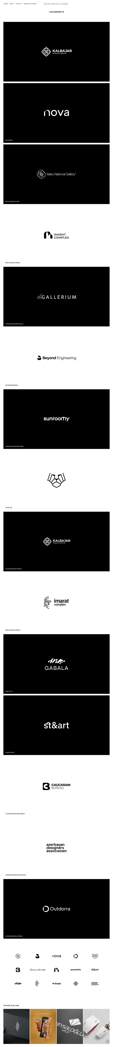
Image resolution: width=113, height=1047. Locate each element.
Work (6, 3)
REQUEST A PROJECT (30, 3)
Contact (19, 3)
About (12, 3)
